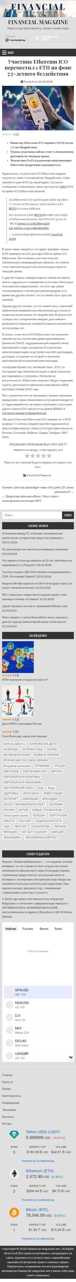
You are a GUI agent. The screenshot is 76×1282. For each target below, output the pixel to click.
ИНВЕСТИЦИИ (52, 793)
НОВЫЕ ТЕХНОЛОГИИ (47, 810)
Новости (45, 475)
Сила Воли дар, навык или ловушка (24, 736)
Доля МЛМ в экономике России (22, 723)
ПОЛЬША (39, 815)
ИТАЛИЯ (9, 810)
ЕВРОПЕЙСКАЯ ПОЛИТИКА (21, 777)
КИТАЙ (23, 810)
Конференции (10, 1102)
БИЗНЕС (52, 749)
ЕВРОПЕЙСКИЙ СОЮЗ (18, 788)
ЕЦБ (40, 788)
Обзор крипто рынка (15, 815)
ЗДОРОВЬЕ (11, 793)
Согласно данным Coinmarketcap (24, 413)
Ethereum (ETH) (40, 1170)
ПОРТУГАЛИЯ (58, 815)
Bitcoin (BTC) (37, 1209)
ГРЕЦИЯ (59, 766)
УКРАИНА (60, 826)
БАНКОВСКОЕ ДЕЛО (43, 743)
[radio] (27, 456)
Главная (7, 1075)
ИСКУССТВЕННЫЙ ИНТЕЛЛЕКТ (24, 804)
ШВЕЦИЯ (58, 832)
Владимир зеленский (16, 766)
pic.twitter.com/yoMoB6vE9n (29, 228)
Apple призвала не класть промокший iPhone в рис (35, 606)
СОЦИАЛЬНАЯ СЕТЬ (48, 821)
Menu (11, 52)
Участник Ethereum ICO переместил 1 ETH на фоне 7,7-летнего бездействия (38, 67)
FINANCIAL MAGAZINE (38, 22)
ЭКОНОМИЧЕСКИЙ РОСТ (41, 837)
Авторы (7, 1123)
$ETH (13, 208)
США (6, 826)
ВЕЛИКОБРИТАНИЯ (16, 754)
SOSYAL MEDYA (14, 743)
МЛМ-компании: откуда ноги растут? (25, 679)
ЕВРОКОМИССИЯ (34, 771)
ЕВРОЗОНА (11, 771)
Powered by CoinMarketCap (38, 1160)
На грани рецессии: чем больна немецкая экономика (35, 549)
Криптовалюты (11, 1095)
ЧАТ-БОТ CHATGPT (34, 832)
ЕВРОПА (56, 771)
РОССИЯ (24, 821)
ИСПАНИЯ (56, 804)
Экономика (9, 1109)
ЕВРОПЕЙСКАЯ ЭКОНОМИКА (22, 782)
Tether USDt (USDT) (43, 1131)
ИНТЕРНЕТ (10, 799)
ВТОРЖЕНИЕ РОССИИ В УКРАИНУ (26, 760)
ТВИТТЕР (20, 826)
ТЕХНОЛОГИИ (40, 826)
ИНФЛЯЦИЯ (30, 799)
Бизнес (6, 1088)
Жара (51, 788)
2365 (63, 186)
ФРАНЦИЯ (10, 832)
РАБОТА (9, 821)
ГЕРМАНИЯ (42, 766)
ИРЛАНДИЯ (49, 799)
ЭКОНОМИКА (12, 837)
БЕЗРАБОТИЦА (32, 749)
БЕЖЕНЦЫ (10, 749)
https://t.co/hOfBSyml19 (34, 223)
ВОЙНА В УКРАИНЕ (47, 754)
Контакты (8, 1116)
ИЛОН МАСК (31, 793)
